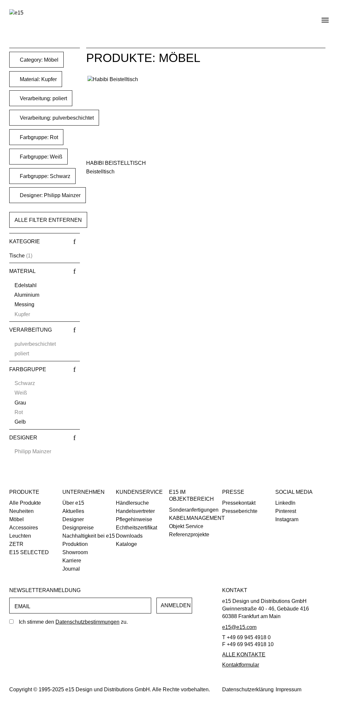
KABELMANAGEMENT (197, 518)
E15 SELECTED (29, 552)
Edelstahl (26, 285)
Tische (17, 255)
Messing (24, 304)
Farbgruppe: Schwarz (44, 176)
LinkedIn (285, 503)
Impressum (288, 689)
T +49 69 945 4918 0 (246, 637)
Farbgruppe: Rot (38, 137)
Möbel (16, 519)
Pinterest (285, 511)
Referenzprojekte (189, 534)
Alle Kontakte (243, 654)
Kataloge (126, 544)
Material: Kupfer (37, 79)
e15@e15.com (239, 627)
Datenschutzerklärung (248, 689)
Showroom (75, 552)
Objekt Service (186, 526)
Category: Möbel (38, 60)
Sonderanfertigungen (194, 510)
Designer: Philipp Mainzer (49, 195)
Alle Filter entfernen (48, 220)
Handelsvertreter (135, 511)
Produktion (75, 544)
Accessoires (23, 527)
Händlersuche (132, 503)
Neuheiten (21, 511)
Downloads (129, 536)
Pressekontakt (238, 503)
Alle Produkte (25, 503)
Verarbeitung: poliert (42, 98)
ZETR (16, 544)
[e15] (16, 13)
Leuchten (20, 536)
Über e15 (73, 503)
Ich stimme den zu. (73, 622)
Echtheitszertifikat (136, 527)
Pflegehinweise (134, 519)
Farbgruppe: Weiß (40, 157)
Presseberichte (239, 511)
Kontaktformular (240, 665)
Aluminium (26, 295)
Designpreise (78, 527)
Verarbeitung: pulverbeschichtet (56, 118)
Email (22, 606)
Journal (71, 569)
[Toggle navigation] (319, 17)
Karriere (71, 560)
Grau (20, 402)
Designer (73, 519)
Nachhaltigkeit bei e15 (88, 536)
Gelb (20, 422)
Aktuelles (73, 511)
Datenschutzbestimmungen (87, 622)
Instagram (286, 519)
